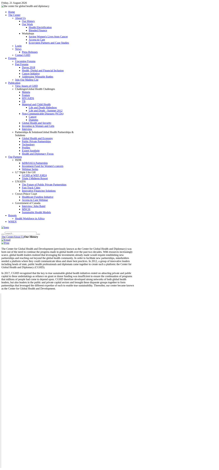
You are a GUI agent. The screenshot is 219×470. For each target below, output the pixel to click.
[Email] (5, 239)
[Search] (2, 234)
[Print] (5, 243)
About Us (19, 236)
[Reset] (38, 234)
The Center (7, 236)
